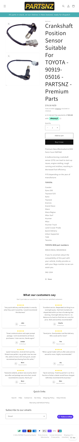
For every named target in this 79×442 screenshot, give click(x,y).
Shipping (58, 108)
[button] (4, 6)
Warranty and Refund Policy (39, 403)
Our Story (37, 398)
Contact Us (28, 398)
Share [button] (50, 279)
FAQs (20, 398)
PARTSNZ (21, 435)
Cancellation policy (67, 437)
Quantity (48, 123)
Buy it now (59, 142)
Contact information (56, 435)
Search (14, 398)
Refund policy (45, 437)
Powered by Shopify (30, 435)
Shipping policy (68, 435)
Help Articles (61, 398)
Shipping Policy (48, 398)
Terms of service (43, 435)
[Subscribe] (43, 416)
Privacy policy (55, 437)
